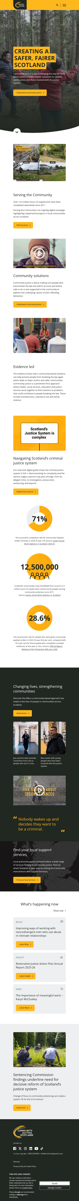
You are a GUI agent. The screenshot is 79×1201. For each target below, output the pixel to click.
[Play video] (39, 253)
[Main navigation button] (64, 5)
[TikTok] (42, 1148)
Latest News (24, 1008)
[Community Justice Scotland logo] (39, 1131)
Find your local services (26, 880)
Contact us (17, 1143)
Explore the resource (25, 492)
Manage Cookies (55, 1188)
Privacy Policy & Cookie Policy (24, 1166)
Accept (55, 1183)
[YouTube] (36, 1148)
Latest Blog (23, 944)
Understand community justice (29, 93)
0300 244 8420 (33, 1153)
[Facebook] (14, 1148)
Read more (21, 1108)
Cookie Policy (27, 1188)
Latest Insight (24, 976)
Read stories (22, 713)
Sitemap (16, 1162)
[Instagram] (25, 1148)
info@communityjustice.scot (52, 1153)
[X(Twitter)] (20, 1148)
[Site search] (57, 5)
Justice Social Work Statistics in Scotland (43, 595)
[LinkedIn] (30, 1148)
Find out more (22, 225)
